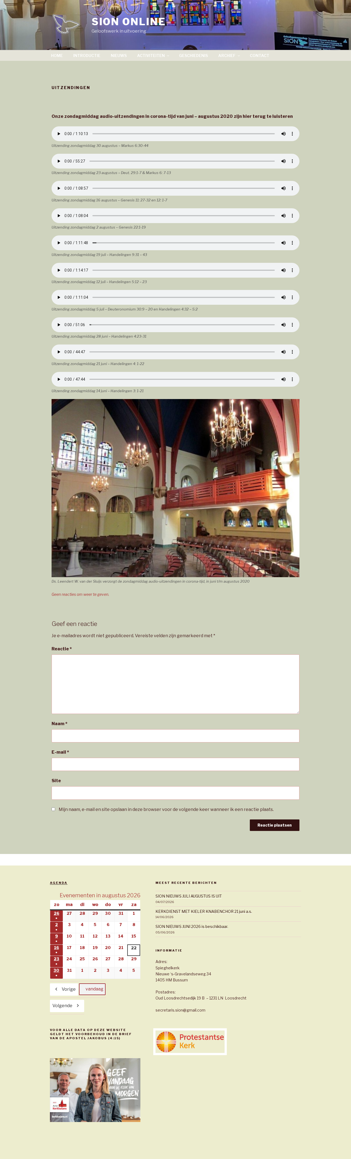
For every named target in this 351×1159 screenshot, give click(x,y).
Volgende (62, 1005)
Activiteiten (151, 55)
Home (57, 55)
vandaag (94, 989)
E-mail (60, 752)
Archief (227, 55)
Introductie (86, 55)
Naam (59, 723)
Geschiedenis (193, 55)
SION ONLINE (129, 22)
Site (56, 780)
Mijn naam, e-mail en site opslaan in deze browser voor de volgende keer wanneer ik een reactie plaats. (166, 809)
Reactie (62, 648)
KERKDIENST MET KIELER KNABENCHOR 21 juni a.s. (203, 911)
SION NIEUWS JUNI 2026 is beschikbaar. (191, 926)
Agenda (58, 883)
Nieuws (119, 55)
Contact (259, 55)
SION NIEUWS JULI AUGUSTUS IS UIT (188, 896)
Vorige (69, 989)
